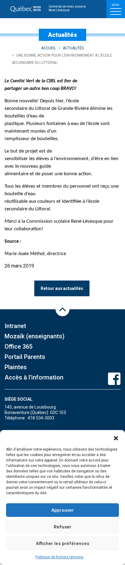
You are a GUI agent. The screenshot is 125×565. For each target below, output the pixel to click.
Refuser (62, 527)
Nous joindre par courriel (30, 423)
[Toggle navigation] (115, 9)
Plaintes (16, 367)
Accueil (48, 48)
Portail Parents (25, 356)
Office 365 (18, 346)
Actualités (73, 48)
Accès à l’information (34, 377)
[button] (116, 438)
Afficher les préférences (62, 543)
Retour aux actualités (62, 288)
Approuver (62, 510)
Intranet (15, 326)
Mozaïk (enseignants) (35, 336)
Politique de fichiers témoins (59, 557)
